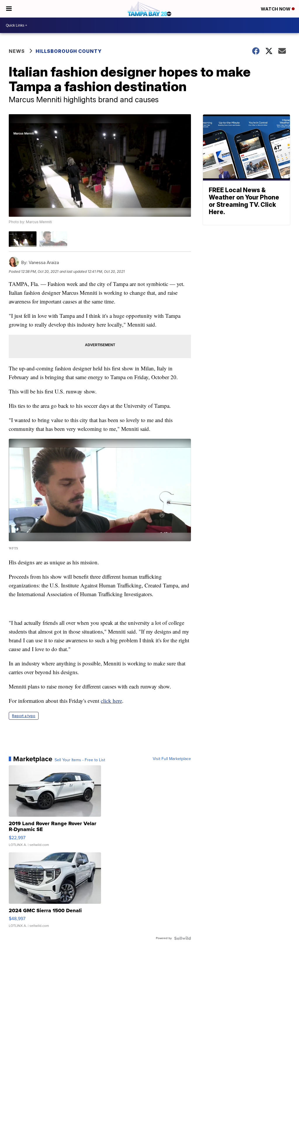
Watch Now (276, 9)
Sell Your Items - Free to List (80, 760)
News (17, 51)
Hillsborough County (69, 51)
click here (111, 700)
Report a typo (23, 716)
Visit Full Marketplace (172, 759)
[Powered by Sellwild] (182, 938)
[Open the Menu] (8, 9)
